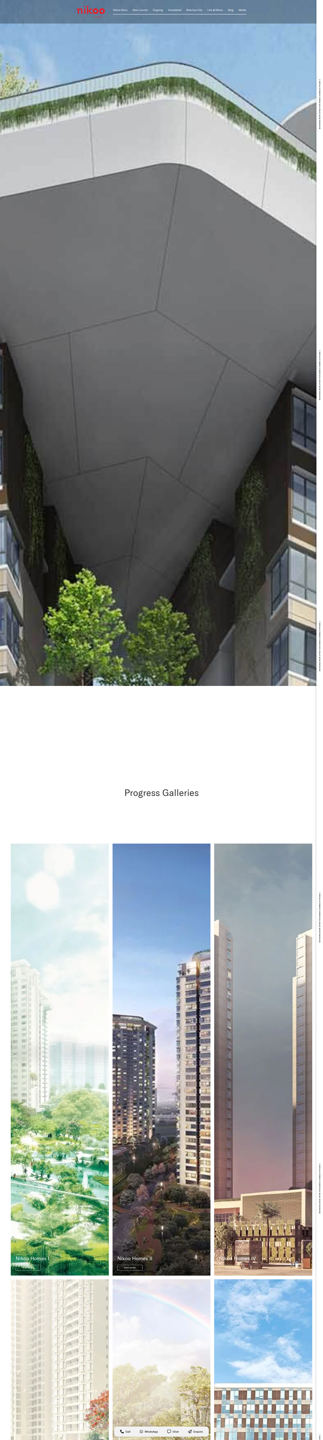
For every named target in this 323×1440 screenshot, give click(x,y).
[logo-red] (91, 12)
